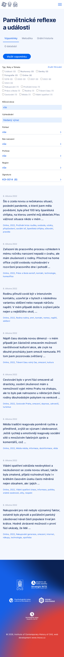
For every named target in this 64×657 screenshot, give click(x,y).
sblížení (6, 321)
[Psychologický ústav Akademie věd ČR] (20, 606)
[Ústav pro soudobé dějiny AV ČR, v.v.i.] (20, 591)
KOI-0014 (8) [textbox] (9, 179)
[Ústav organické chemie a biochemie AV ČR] (47, 606)
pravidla (6, 232)
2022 (47, 79)
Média (26, 94)
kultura (50, 362)
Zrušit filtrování (55, 67)
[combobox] (32, 107)
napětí (54, 317)
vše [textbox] (4, 132)
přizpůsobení (9, 228)
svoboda (41, 225)
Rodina (29, 90)
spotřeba (27, 537)
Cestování (11, 94)
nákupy (6, 537)
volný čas (32, 362)
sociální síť (21, 228)
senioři (32, 273)
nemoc (46, 317)
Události (10, 71)
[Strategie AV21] (39, 591)
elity (22, 493)
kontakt (39, 273)
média (25, 448)
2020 (21, 79)
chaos (33, 489)
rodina (26, 317)
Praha (28, 403)
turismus (7, 407)
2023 (9, 83)
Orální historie (45, 38)
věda (55, 448)
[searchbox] (32, 107)
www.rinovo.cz (38, 637)
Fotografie (11, 75)
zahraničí (54, 403)
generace (32, 534)
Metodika (27, 38)
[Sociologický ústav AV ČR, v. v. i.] (32, 622)
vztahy (50, 225)
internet (50, 534)
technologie (50, 273)
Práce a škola (12, 90)
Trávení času (46, 90)
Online (27, 75)
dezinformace (45, 448)
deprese (45, 403)
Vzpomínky (10, 38)
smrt (32, 317)
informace (33, 448)
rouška (33, 225)
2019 (9, 79)
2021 (34, 79)
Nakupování (12, 87)
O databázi (10, 46)
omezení (42, 362)
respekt (28, 493)
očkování (49, 228)
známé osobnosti (11, 493)
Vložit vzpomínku (17, 56)
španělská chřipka (35, 228)
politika (51, 489)
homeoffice (8, 276)
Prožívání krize (32, 87)
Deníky (43, 71)
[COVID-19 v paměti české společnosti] (9, 4)
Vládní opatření (44, 94)
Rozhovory (27, 71)
